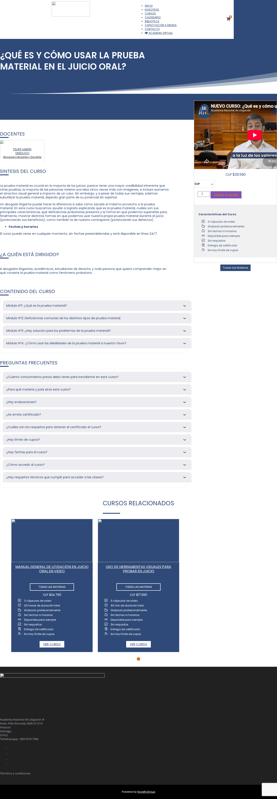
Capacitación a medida (161, 25)
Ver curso (52, 644)
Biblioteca (152, 21)
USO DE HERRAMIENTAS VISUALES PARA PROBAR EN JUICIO (138, 569)
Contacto (152, 29)
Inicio (149, 6)
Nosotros (152, 9)
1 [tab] (138, 659)
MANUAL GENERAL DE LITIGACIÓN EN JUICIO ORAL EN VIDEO (52, 569)
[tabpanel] (52, 585)
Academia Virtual (160, 33)
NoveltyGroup (146, 792)
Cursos (150, 13)
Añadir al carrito (226, 195)
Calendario (153, 17)
